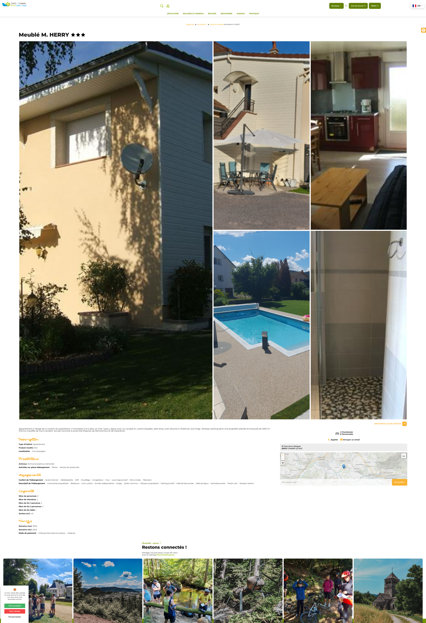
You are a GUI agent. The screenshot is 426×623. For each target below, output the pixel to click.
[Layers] (403, 455)
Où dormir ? (202, 24)
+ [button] (283, 455)
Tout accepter (14, 606)
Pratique (254, 14)
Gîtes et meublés (217, 24)
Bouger (212, 14)
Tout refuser (14, 611)
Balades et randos (193, 14)
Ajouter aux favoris (346, 6)
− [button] (283, 458)
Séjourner (226, 14)
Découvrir (173, 14)
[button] (423, 30)
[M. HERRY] (261, 135)
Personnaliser (14, 617)
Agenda (241, 14)
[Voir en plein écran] (282, 463)
